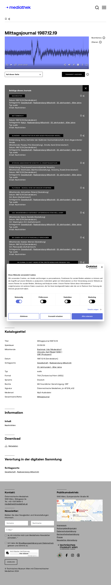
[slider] (47, 67)
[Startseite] (18, 7)
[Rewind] (7, 64)
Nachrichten (17, 96)
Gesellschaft (26, 103)
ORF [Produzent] (44, 354)
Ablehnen (24, 316)
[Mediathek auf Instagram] (72, 555)
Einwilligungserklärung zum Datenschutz (36, 543)
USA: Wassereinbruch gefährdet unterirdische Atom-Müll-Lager (37, 213)
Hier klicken (24, 553)
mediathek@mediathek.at (16, 504)
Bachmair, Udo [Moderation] (49, 349)
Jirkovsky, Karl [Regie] (46, 352)
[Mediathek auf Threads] (78, 555)
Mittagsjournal (43, 397)
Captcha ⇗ (33, 555)
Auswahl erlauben (55, 316)
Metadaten (13, 446)
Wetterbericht (18, 116)
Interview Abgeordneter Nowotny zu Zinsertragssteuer (34, 163)
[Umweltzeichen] (59, 555)
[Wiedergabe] (11, 64)
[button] (97, 7)
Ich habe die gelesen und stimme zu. (31, 544)
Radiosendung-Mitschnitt (44, 103)
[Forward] (15, 64)
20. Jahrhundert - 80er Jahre (69, 103)
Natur (23, 122)
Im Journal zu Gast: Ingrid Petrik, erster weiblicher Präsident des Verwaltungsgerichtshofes (43, 263)
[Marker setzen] (74, 64)
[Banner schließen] (102, 267)
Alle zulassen (87, 316)
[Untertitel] (78, 64)
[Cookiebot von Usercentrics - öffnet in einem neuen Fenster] (87, 267)
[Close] (86, 88)
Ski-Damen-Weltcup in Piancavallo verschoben (30, 237)
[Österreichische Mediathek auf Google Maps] (80, 510)
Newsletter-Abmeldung (67, 540)
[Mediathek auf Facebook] (66, 555)
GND (59, 352)
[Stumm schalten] (69, 64)
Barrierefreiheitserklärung (68, 534)
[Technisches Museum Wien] (67, 546)
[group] (24, 74)
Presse (60, 537)
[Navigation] (102, 7)
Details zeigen (93, 309)
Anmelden (11, 562)
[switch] (43, 301)
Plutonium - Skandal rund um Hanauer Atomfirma (31, 188)
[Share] (65, 64)
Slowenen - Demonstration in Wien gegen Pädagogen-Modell (36, 135)
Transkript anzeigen (73, 74)
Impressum (61, 525)
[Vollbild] (87, 64)
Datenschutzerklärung (66, 531)
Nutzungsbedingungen (67, 528)
